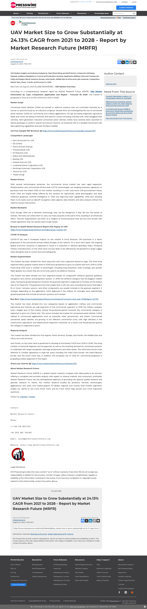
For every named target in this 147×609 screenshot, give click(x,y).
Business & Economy (39, 534)
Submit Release (126, 8)
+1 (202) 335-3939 (85, 2)
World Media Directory (108, 17)
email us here (111, 84)
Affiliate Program (81, 568)
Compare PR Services (19, 580)
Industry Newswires (39, 576)
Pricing (106, 2)
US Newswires (37, 572)
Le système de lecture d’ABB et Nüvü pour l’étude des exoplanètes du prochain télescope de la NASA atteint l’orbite (119, 112)
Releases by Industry (61, 572)
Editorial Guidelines (104, 568)
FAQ (98, 564)
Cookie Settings (69, 601)
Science (70, 534)
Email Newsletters (129, 17)
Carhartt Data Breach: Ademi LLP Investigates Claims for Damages (119, 97)
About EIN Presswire (125, 564)
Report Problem (103, 580)
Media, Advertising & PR (57, 534)
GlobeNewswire (17, 62)
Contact (124, 2)
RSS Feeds (79, 572)
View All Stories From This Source (119, 118)
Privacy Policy (55, 601)
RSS (119, 17)
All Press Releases (60, 564)
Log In (134, 2)
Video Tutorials (102, 572)
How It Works (16, 564)
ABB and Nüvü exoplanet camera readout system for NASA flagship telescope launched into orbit (119, 104)
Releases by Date (60, 584)
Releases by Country (61, 576)
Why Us (13, 568)
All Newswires (37, 564)
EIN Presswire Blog (125, 568)
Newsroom (122, 572)
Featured (57, 568)
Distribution (15, 576)
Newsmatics (114, 601)
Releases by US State (62, 580)
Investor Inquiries (124, 576)
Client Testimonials (104, 576)
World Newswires (38, 568)
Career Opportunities (126, 580)
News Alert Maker (82, 580)
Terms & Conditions (18, 601)
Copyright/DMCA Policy (37, 601)
